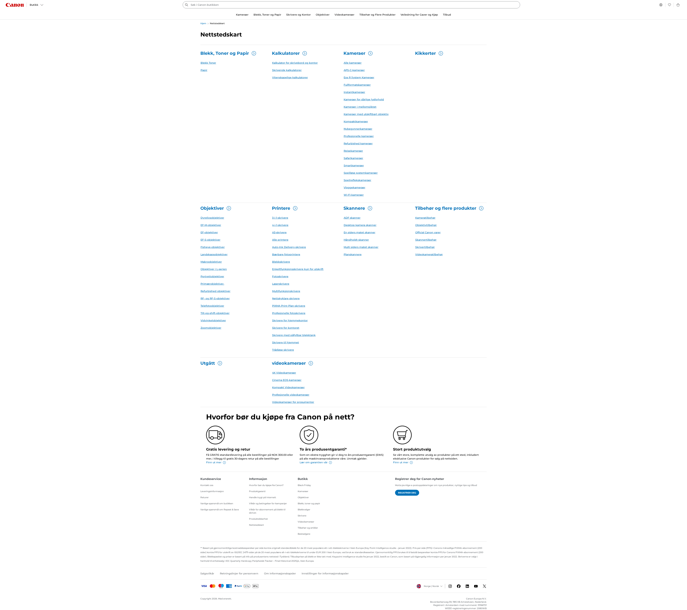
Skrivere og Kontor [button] (298, 14)
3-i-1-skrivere (280, 217)
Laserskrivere (280, 283)
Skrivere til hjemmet (285, 342)
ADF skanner (352, 217)
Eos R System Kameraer (359, 77)
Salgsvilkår (207, 573)
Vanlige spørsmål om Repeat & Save (219, 509)
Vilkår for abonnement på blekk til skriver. (267, 511)
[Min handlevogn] (678, 5)
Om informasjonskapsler (280, 573)
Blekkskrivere (281, 261)
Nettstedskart (256, 525)
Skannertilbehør (426, 239)
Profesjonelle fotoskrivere (288, 313)
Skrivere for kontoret (285, 327)
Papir (204, 70)
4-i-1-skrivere (280, 225)
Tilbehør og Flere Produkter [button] (377, 14)
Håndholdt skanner (356, 239)
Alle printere (280, 239)
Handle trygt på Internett (262, 497)
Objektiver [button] (323, 14)
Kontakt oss (206, 485)
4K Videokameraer (284, 372)
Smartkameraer (354, 165)
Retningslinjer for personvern (239, 573)
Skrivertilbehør (425, 247)
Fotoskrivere (280, 276)
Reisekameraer (353, 150)
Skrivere (302, 515)
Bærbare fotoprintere (286, 254)
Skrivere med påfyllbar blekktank (294, 335)
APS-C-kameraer (354, 70)
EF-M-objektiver (211, 225)
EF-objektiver (209, 232)
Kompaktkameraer (356, 121)
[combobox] (351, 4)
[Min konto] (661, 5)
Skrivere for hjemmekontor (290, 320)
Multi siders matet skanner (361, 247)
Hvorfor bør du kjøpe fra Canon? (266, 485)
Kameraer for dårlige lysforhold (364, 99)
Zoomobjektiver (211, 327)
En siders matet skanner (359, 232)
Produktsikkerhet (258, 518)
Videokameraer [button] (344, 14)
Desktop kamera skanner (360, 225)
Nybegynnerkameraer (358, 128)
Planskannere (353, 254)
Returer (204, 497)
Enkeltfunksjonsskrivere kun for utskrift (297, 269)
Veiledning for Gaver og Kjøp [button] (419, 14)
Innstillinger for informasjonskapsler (325, 573)
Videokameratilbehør (429, 254)
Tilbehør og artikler (308, 527)
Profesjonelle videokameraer (290, 394)
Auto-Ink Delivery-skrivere (289, 247)
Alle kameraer (353, 62)
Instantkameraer (354, 92)
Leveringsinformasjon (212, 491)
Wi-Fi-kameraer (354, 194)
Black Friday (304, 485)
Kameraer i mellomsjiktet (360, 106)
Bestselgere (304, 534)
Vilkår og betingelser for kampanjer (268, 503)
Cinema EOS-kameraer (286, 380)
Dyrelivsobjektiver (212, 217)
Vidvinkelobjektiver (213, 320)
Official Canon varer (428, 232)
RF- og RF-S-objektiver (215, 298)
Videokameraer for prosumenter (293, 402)
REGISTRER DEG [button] (407, 492)
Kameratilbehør (425, 217)
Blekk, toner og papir (309, 503)
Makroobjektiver (211, 261)
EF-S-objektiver (210, 239)
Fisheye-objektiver (213, 247)
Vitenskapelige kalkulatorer (290, 77)
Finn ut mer (213, 462)
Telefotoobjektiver (212, 305)
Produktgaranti (257, 491)
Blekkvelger (304, 509)
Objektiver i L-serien (214, 269)
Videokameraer (306, 521)
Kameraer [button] (242, 14)
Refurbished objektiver (215, 291)
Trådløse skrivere (283, 349)
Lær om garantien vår (314, 462)
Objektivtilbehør (426, 225)
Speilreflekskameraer (357, 180)
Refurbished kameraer (358, 143)
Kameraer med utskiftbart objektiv (366, 114)
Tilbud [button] (447, 14)
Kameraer (303, 491)
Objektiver (303, 497)
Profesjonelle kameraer (359, 136)
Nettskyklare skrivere (286, 298)
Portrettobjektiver (212, 276)
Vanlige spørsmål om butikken (216, 503)
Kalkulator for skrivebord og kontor (295, 62)
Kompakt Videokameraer (288, 387)
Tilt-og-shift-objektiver (215, 313)
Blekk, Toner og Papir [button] (267, 14)
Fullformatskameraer (357, 84)
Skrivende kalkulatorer (287, 70)
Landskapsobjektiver (214, 254)
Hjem (203, 23)
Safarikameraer (353, 158)
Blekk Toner (208, 62)
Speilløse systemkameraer (361, 172)
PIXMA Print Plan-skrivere (288, 305)
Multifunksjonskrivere (286, 291)
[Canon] (15, 5)
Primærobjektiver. (212, 283)
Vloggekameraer (354, 187)
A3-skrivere (279, 232)
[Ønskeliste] (669, 5)
